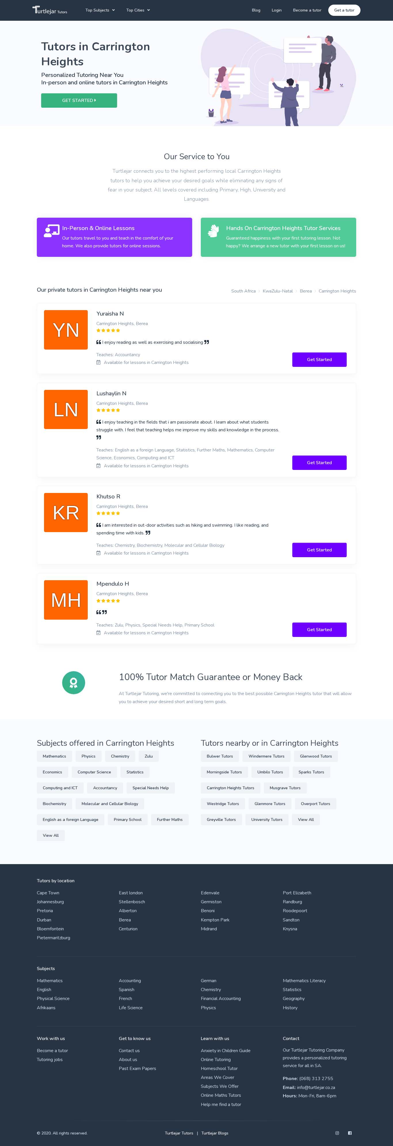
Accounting (130, 981)
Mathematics (54, 756)
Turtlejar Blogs (214, 1133)
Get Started (319, 359)
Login (277, 10)
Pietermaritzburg (53, 938)
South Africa (243, 291)
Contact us (129, 1051)
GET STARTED (78, 100)
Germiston (211, 902)
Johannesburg (50, 902)
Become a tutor (307, 10)
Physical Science (53, 998)
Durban (44, 920)
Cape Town (48, 893)
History (290, 1008)
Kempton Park (215, 920)
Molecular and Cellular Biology (110, 804)
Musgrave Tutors (285, 788)
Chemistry (120, 756)
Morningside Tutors (224, 772)
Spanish (126, 989)
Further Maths (170, 819)
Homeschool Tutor (219, 1068)
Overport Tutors (315, 804)
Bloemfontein (50, 929)
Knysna (290, 929)
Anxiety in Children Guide (226, 1051)
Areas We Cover (217, 1077)
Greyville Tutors (221, 819)
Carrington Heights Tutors (230, 788)
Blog (256, 10)
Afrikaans (46, 1008)
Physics (89, 756)
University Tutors (267, 819)
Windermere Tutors (267, 756)
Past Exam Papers (137, 1068)
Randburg (292, 902)
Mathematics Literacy (304, 981)
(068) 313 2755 (316, 1078)
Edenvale (210, 893)
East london (131, 893)
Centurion (128, 929)
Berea (306, 291)
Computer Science (94, 772)
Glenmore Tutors (270, 804)
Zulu (149, 756)
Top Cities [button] (135, 10)
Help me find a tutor (221, 1104)
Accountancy (105, 788)
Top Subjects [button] (97, 10)
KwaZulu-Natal (278, 291)
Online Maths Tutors (221, 1095)
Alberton (128, 911)
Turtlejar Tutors (179, 1133)
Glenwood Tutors (316, 756)
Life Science (131, 1008)
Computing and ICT (60, 788)
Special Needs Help (151, 788)
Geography (294, 998)
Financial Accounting (221, 998)
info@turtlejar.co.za (316, 1087)
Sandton (291, 920)
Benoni (208, 911)
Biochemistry (54, 804)
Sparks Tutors (311, 772)
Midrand (209, 929)
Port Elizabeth (297, 893)
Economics (52, 772)
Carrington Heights (337, 291)
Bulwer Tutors (220, 756)
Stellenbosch (132, 902)
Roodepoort (295, 911)
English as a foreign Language (70, 819)
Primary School (128, 819)
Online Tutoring (216, 1059)
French (125, 998)
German (208, 981)
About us (128, 1059)
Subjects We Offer (220, 1086)
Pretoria (45, 911)
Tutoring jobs (50, 1059)
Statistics (135, 772)
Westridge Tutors (223, 804)
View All (51, 835)
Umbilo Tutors (270, 772)
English (44, 989)
